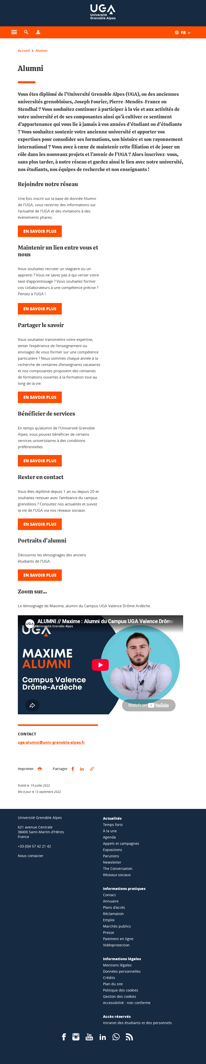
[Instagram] (75, 1038)
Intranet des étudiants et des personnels (137, 1022)
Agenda (109, 837)
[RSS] (129, 1038)
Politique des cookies (120, 990)
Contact (109, 894)
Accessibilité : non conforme (126, 1002)
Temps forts (113, 824)
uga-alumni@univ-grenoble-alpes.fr (51, 742)
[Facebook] (64, 1038)
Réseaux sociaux (117, 874)
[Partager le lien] (92, 769)
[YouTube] (89, 1038)
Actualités (112, 818)
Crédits (109, 977)
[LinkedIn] (102, 1038)
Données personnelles (122, 971)
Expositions (112, 849)
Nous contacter (30, 855)
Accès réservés (117, 1016)
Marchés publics (117, 926)
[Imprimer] (40, 769)
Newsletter (112, 862)
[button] (26, 32)
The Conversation (117, 868)
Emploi (109, 920)
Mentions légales (117, 965)
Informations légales (122, 958)
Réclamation (113, 913)
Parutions (111, 856)
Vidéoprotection (116, 945)
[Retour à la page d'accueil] (103, 13)
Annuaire (111, 901)
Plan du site (113, 983)
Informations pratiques (124, 888)
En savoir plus (39, 231)
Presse (108, 932)
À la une (110, 830)
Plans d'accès (114, 907)
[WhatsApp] (116, 1038)
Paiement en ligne (118, 938)
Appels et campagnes (121, 843)
